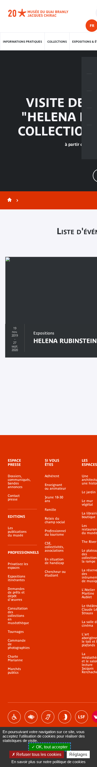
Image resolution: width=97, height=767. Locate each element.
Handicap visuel (31, 716)
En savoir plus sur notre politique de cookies (48, 762)
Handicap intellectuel (64, 716)
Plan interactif (89, 133)
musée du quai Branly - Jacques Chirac (44, 12)
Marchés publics (14, 670)
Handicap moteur (14, 716)
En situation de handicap (54, 561)
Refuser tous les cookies (38, 754)
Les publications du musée (17, 531)
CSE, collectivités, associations (54, 547)
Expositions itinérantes (16, 578)
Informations (89, 82)
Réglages (78, 754)
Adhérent (52, 476)
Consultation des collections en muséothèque (18, 616)
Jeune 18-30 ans (54, 499)
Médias (89, 116)
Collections (57, 41)
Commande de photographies (18, 644)
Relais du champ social (55, 520)
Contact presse (14, 497)
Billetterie (89, 65)
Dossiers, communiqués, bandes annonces (18, 481)
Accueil (8, 200)
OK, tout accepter (51, 747)
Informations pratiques (22, 41)
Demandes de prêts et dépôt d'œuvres (16, 594)
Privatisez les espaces (18, 565)
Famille (50, 510)
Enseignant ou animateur (55, 486)
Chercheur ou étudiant (55, 573)
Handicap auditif (47, 716)
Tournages (16, 632)
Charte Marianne (15, 658)
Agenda (89, 99)
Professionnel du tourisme (55, 532)
